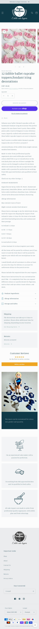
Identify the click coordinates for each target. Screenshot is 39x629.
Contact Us (7, 565)
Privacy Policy (8, 578)
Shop (5, 556)
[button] (2, 13)
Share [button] (5, 118)
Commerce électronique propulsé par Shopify (24, 626)
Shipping (7, 569)
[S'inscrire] (33, 591)
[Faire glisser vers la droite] (24, 67)
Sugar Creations (11, 626)
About (5, 561)
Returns (7, 344)
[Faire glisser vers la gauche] (15, 67)
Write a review (19, 364)
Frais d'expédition (13, 88)
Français (27, 612)
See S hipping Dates (10, 327)
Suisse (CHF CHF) (12, 612)
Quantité (4, 92)
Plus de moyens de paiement (19, 113)
